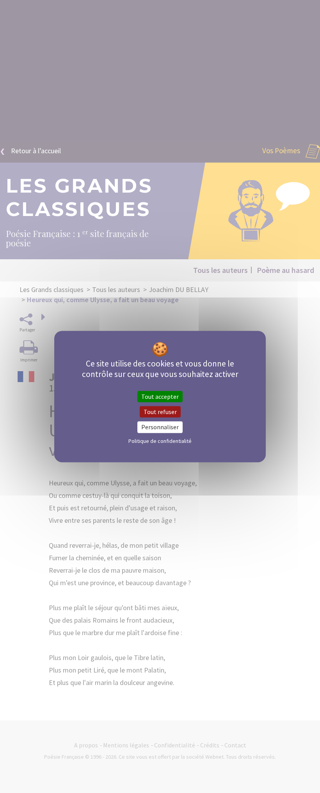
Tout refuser (160, 412)
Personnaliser (160, 427)
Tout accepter (160, 396)
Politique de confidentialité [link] (160, 440)
